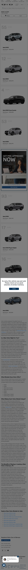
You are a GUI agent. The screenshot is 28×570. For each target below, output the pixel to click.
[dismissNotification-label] (18, 556)
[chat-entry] (4, 565)
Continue (14, 288)
